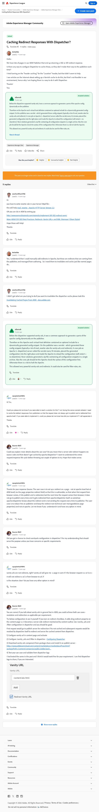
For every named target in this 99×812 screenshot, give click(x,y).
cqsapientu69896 (18, 396)
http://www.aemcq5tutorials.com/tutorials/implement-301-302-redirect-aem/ (37, 215)
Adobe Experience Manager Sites (51, 10)
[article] (48, 217)
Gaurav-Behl (16, 446)
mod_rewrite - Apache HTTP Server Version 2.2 (35, 207)
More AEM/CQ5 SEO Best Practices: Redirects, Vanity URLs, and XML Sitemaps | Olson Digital (43, 219)
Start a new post (65, 175)
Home (3, 10)
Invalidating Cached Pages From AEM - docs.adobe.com (28, 300)
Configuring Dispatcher (56, 639)
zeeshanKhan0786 (18, 194)
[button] (85, 11)
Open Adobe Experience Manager (78, 23)
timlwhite (15, 52)
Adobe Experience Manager (31, 10)
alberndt (18, 97)
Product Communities (14, 10)
